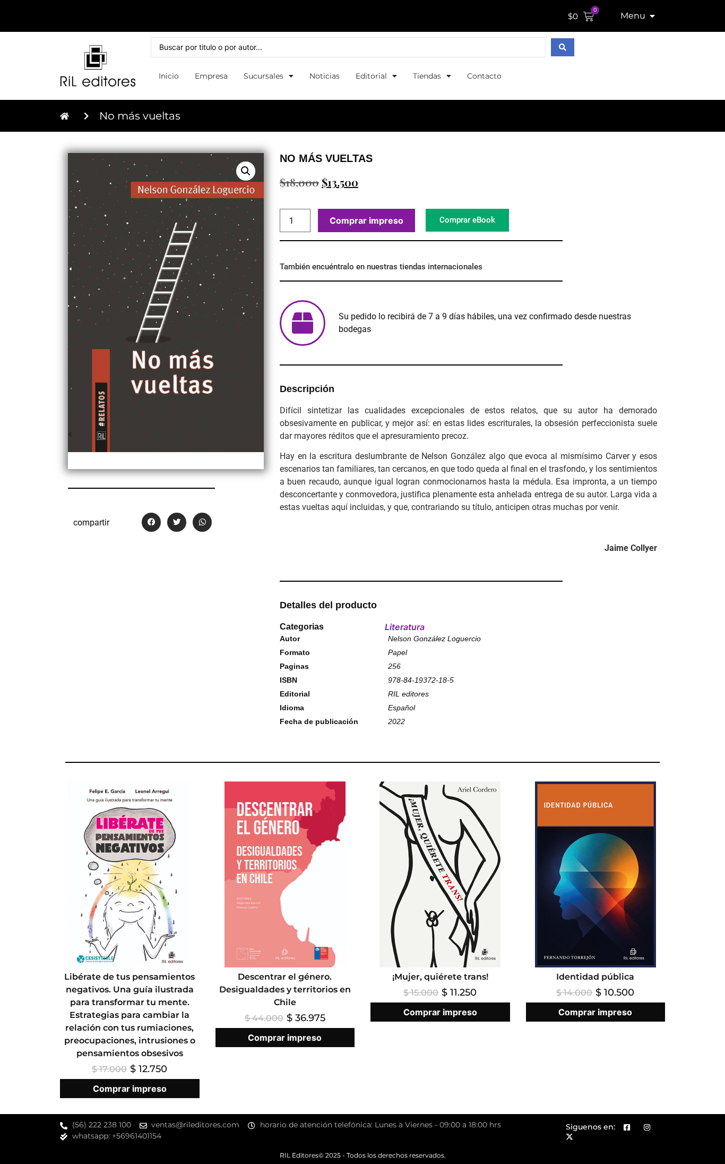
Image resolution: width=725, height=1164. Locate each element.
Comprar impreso (366, 220)
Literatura (405, 627)
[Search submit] (562, 47)
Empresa (211, 76)
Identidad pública (595, 977)
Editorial (371, 76)
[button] (245, 171)
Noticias (324, 76)
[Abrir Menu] (652, 16)
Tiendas (427, 76)
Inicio (169, 76)
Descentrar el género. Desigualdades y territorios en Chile (285, 989)
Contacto (484, 76)
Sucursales (263, 76)
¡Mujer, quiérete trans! (440, 977)
